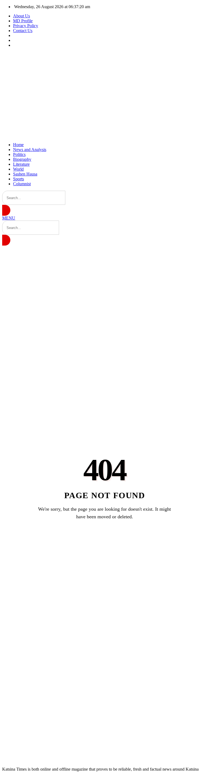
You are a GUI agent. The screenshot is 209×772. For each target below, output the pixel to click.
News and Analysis (29, 149)
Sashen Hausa (25, 174)
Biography (22, 159)
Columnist (22, 183)
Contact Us (22, 30)
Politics (19, 154)
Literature (21, 164)
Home (18, 144)
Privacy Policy (25, 25)
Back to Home (104, 537)
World (18, 169)
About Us (21, 16)
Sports (18, 179)
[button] (8, 218)
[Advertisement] (104, 95)
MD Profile (23, 20)
